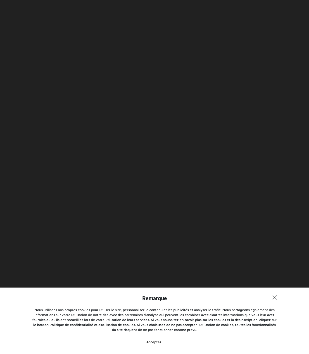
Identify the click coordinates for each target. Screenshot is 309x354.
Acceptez (154, 342)
